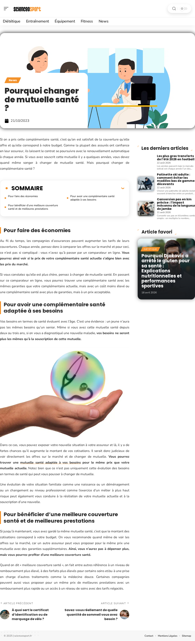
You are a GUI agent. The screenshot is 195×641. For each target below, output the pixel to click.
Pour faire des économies (23, 196)
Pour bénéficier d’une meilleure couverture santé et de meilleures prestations (33, 207)
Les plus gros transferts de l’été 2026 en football (175, 157)
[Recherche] (174, 9)
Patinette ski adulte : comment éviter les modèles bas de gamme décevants (176, 179)
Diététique (150, 249)
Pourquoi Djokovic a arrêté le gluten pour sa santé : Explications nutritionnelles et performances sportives (165, 271)
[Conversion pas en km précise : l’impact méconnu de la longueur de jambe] (146, 208)
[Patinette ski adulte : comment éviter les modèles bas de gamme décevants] (146, 184)
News (13, 80)
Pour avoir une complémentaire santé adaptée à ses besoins (92, 197)
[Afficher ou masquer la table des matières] (83, 188)
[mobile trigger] (7, 8)
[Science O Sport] (27, 8)
